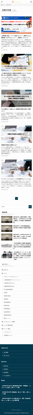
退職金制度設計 (8, 315)
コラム (5, 273)
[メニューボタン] (2, 2)
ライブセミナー (8, 332)
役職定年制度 (7, 296)
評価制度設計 (7, 308)
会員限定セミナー (8, 335)
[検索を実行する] (30, 206)
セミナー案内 (6, 328)
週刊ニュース (7, 318)
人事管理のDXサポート (9, 283)
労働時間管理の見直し (9, 286)
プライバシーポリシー (16, 410)
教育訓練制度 (7, 302)
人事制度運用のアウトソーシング (12, 280)
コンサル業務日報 (8, 325)
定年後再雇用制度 (8, 289)
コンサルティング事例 (9, 321)
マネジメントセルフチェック (11, 276)
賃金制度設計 (7, 312)
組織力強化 (6, 305)
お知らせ (5, 269)
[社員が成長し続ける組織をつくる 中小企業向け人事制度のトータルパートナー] (16, 2)
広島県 (5, 292)
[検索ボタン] (31, 2)
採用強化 (6, 299)
